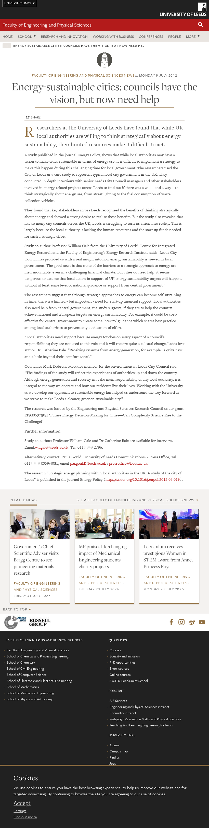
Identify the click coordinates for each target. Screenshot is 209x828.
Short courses (119, 668)
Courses (115, 650)
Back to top (15, 609)
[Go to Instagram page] (181, 622)
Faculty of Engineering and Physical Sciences (47, 24)
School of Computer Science (27, 674)
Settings (20, 810)
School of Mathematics (23, 686)
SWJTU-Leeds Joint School (129, 680)
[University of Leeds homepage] (183, 9)
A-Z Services (118, 700)
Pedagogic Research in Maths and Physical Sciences (145, 719)
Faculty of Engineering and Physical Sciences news (83, 75)
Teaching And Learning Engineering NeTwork (141, 725)
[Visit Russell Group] (41, 622)
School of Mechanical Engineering (30, 692)
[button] (200, 25)
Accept (22, 803)
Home (8, 36)
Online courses (120, 674)
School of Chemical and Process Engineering (38, 656)
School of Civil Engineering (25, 668)
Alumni (115, 745)
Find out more (25, 817)
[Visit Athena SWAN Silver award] (16, 622)
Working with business (113, 36)
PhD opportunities (122, 662)
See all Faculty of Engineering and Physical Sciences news (135, 499)
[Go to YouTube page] (202, 622)
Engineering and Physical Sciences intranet (139, 706)
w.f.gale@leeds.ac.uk (51, 447)
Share (36, 117)
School (25, 36)
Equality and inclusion (125, 656)
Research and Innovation (64, 36)
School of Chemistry (21, 662)
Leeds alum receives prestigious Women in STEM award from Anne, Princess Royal (168, 556)
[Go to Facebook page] (171, 622)
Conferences (151, 36)
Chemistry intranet (123, 712)
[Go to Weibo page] (192, 622)
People (174, 36)
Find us (115, 757)
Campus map (119, 751)
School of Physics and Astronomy (30, 699)
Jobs (112, 763)
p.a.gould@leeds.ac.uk (88, 463)
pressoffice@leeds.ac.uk (128, 463)
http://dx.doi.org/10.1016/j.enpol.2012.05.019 (143, 479)
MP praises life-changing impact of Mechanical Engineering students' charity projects (103, 556)
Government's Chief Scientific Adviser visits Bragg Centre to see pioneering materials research (36, 559)
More (191, 36)
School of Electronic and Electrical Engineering (39, 680)
